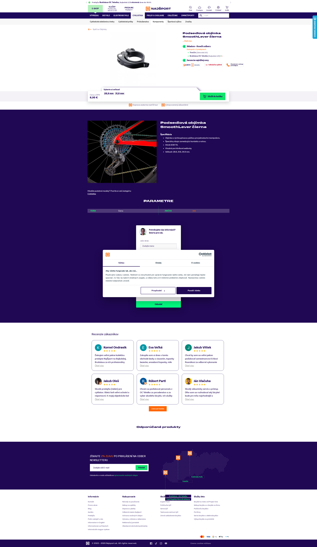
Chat (190, 10)
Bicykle (106, 15)
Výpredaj (94, 15)
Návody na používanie (130, 502)
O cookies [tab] (195, 263)
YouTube (166, 543)
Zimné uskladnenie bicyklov (170, 515)
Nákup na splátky (129, 505)
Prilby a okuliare (155, 15)
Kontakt (209, 10)
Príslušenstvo (143, 21)
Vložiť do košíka (215, 96)
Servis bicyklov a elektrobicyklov (206, 515)
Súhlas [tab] (121, 263)
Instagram (161, 543)
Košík (227, 10)
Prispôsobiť (157, 290)
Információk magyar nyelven (99, 529)
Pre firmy (197, 512)
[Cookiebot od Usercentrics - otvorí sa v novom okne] (200, 255)
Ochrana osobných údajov (132, 515)
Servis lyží (164, 508)
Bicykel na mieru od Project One (206, 502)
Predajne (199, 10)
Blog (89, 508)
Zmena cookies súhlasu (200, 543)
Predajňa (91, 515)
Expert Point (165, 502)
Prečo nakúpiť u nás (95, 519)
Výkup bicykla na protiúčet (204, 519)
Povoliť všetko (194, 290)
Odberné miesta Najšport (132, 512)
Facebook (151, 543)
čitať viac (188, 41)
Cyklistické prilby (125, 21)
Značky (188, 21)
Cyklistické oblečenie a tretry (102, 21)
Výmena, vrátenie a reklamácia (134, 519)
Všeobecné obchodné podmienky (134, 526)
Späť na (100, 29)
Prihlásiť (218, 10)
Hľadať (201, 15)
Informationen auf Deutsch (98, 526)
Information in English (96, 522)
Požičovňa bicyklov (201, 508)
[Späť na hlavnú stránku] (158, 8)
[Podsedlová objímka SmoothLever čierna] (133, 59)
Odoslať (141, 467)
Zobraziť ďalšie (157, 408)
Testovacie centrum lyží (169, 512)
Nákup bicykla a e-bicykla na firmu (207, 505)
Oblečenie (173, 15)
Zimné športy (187, 15)
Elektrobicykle (121, 15)
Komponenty (158, 21)
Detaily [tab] (159, 263)
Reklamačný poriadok (130, 522)
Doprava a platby (128, 508)
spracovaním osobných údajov (126, 475)
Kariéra (90, 512)
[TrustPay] (227, 536)
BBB (194, 211)
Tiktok (156, 543)
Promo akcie (92, 505)
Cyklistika (138, 15)
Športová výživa (174, 21)
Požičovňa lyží (165, 505)
